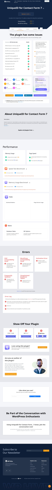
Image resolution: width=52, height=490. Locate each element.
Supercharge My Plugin (11, 374)
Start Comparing (41, 347)
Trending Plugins (19, 1)
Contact (43, 471)
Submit (35, 396)
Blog (31, 1)
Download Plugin (8, 95)
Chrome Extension (33, 471)
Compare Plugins (25, 1)
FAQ (42, 469)
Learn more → (20, 101)
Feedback (43, 468)
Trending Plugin (32, 466)
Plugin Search (32, 469)
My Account (16, 2)
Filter (29, 1)
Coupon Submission (33, 468)
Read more (19, 291)
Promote (33, 1)
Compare (31, 464)
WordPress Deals (37, 1)
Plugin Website (18, 95)
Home (15, 1)
